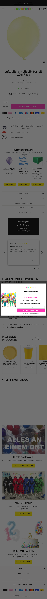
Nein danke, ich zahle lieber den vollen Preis (31, 313)
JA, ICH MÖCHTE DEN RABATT (31, 310)
